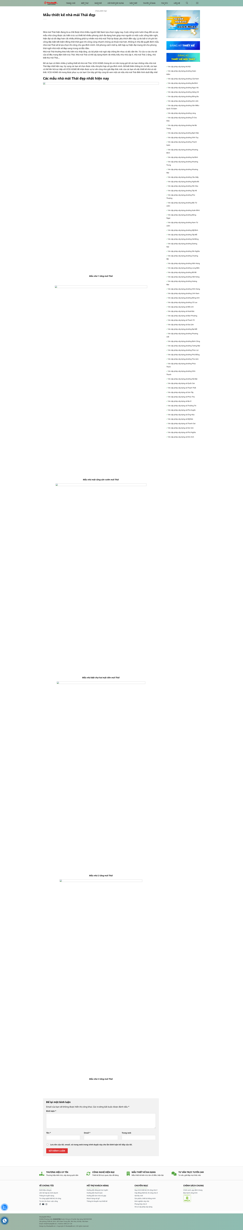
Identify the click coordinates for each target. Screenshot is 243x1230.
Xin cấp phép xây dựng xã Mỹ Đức (180, 419)
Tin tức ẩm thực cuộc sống (48, 1201)
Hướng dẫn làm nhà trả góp (96, 1196)
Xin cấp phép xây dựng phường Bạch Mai (183, 133)
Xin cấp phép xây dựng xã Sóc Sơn (181, 428)
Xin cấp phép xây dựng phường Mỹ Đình (183, 230)
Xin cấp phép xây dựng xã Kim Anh (181, 437)
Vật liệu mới (139, 1196)
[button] (187, 3)
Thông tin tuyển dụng (46, 1196)
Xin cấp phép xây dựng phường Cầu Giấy (183, 177)
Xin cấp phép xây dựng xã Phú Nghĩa (182, 432)
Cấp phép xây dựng (116, 3)
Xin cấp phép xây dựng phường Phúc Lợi (183, 350)
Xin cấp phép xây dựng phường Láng (182, 113)
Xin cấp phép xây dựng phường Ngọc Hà (183, 88)
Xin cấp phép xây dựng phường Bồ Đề (182, 272)
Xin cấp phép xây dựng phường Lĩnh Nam (183, 293)
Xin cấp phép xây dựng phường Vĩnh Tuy (183, 137)
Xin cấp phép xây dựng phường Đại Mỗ (182, 329)
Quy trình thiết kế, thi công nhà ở (146, 1190)
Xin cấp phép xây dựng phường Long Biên (184, 268)
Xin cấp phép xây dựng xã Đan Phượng (182, 316)
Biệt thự (85, 3)
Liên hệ (177, 3)
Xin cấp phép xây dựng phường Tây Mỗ (182, 235)
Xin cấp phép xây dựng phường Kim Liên (183, 101)
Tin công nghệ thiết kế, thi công (50, 1198)
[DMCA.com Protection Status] (187, 1198)
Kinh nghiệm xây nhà (142, 1201)
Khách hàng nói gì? (93, 1198)
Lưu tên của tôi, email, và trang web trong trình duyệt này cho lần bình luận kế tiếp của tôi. (91, 1144)
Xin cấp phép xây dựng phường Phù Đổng (184, 355)
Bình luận (51, 1111)
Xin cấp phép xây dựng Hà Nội (179, 66)
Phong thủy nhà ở (141, 1204)
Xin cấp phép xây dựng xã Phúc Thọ (181, 397)
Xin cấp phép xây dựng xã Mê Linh (181, 307)
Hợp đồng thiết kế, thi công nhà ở (146, 1193)
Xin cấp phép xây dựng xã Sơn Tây (180, 392)
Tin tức (164, 3)
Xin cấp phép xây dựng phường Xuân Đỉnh (184, 210)
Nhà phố (98, 3)
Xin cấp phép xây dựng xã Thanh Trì (181, 320)
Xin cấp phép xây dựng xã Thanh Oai (181, 423)
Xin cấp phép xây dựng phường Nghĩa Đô (183, 181)
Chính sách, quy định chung (192, 1190)
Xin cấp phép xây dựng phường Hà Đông (183, 239)
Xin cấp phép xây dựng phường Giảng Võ (183, 92)
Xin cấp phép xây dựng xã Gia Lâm (181, 324)
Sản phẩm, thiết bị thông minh (145, 1198)
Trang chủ (70, 3)
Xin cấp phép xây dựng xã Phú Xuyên (182, 410)
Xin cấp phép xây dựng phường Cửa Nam (183, 79)
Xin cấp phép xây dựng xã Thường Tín (182, 406)
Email (87, 1133)
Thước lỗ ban (149, 3)
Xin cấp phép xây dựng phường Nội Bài (182, 379)
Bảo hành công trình (190, 1193)
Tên (48, 1133)
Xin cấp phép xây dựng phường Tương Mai (184, 346)
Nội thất (133, 3)
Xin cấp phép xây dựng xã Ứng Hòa (181, 415)
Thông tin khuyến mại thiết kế (97, 1201)
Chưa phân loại (101, 11)
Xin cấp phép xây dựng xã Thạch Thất (182, 388)
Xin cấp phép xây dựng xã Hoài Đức (181, 311)
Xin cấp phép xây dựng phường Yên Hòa (183, 186)
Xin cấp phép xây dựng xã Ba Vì (179, 401)
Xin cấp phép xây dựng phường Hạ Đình (183, 157)
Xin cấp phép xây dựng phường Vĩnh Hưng (184, 289)
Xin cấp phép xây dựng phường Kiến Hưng (184, 263)
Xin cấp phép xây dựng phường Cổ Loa (182, 302)
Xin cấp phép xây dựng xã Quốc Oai (181, 383)
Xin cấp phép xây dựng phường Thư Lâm (183, 359)
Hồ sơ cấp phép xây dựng (143, 1207)
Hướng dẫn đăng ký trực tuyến (97, 1190)
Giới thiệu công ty (45, 1190)
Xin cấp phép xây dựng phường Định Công (184, 341)
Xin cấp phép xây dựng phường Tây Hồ (182, 190)
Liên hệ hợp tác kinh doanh (48, 1193)
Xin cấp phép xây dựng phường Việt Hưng (183, 277)
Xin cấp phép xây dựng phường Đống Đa (183, 96)
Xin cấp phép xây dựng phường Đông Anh (184, 298)
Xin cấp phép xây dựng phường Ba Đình (183, 83)
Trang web (126, 1133)
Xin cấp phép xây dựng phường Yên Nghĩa (184, 251)
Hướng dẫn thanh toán (95, 1193)
